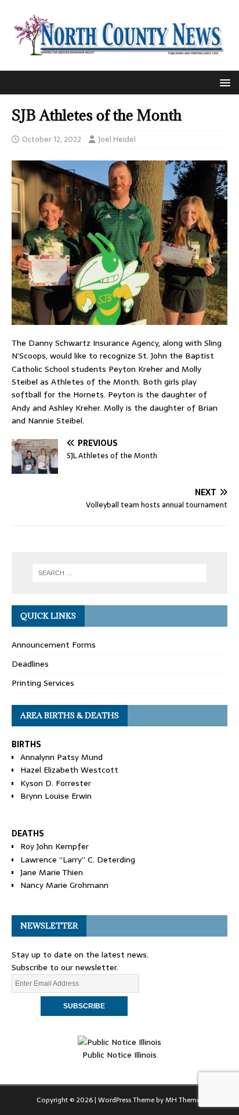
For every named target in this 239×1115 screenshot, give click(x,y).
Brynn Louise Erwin (56, 795)
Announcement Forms (54, 644)
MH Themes (184, 1100)
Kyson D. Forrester (55, 783)
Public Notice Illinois (119, 1054)
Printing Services (43, 683)
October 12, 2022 (51, 139)
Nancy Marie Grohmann (64, 885)
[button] (223, 82)
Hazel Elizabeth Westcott (69, 769)
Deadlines (30, 663)
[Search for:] (120, 573)
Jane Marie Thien (51, 872)
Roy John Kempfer (54, 846)
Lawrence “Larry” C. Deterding (77, 859)
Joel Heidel (117, 139)
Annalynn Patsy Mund (61, 757)
